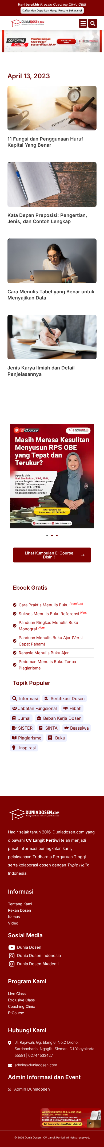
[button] (83, 23)
